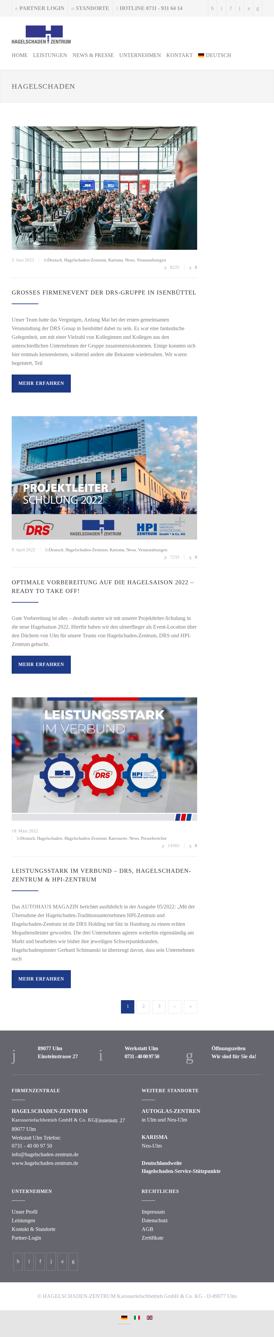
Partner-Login (26, 1238)
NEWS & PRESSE (93, 55)
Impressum (153, 1212)
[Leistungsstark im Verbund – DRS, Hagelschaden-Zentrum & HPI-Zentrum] (104, 759)
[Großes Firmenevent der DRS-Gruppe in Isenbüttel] (104, 188)
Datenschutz (155, 1220)
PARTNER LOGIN (41, 8)
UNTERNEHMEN (140, 55)
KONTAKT (179, 55)
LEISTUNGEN (50, 55)
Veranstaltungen (151, 259)
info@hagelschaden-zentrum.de (45, 1154)
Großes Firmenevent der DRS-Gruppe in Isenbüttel (104, 292)
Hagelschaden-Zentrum (85, 259)
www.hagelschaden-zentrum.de (45, 1163)
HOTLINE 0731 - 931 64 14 (151, 8)
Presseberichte (154, 838)
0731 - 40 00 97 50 (142, 1056)
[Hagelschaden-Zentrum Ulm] (135, 34)
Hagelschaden (49, 838)
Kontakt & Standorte (33, 1229)
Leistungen (23, 1220)
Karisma (115, 259)
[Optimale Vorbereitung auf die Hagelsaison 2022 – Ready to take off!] (104, 478)
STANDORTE (92, 8)
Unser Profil (24, 1212)
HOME (20, 55)
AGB (147, 1229)
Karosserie (118, 838)
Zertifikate (152, 1238)
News (130, 259)
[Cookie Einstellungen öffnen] (12, 1328)
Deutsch (54, 259)
